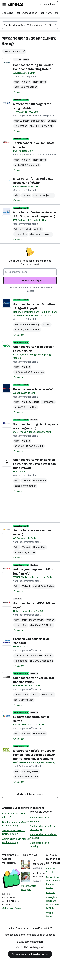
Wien (16, 81)
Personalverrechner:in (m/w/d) (34, 389)
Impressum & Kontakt (35, 928)
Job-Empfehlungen (26, 13)
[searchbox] (30, 25)
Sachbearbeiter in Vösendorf (39, 819)
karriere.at (30, 941)
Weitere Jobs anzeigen (30, 794)
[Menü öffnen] (4, 4)
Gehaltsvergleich (11, 908)
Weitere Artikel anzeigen (29, 888)
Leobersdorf (21, 694)
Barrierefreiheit (27, 934)
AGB (50, 928)
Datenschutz (11, 934)
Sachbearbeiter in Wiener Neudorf (43, 836)
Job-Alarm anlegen (31, 280)
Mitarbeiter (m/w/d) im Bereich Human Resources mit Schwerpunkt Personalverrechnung (35, 755)
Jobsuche (7, 13)
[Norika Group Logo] (29, 948)
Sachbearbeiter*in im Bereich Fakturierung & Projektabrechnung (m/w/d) (35, 464)
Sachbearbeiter (17, 38)
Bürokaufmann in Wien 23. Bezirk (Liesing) (15, 824)
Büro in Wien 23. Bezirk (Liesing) (14, 815)
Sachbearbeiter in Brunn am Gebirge (43, 828)
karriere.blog (29, 855)
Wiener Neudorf (22, 229)
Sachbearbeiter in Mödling (39, 844)
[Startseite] (16, 4)
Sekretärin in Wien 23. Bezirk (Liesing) (13, 832)
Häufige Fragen (15, 928)
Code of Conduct (46, 934)
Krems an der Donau (25, 655)
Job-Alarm (46, 13)
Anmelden (49, 4)
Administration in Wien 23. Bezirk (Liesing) (16, 841)
